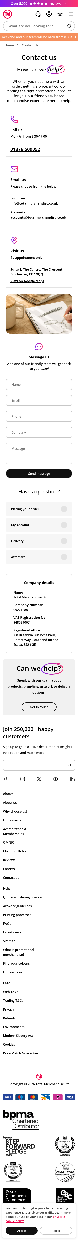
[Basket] (60, 14)
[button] (39, 26)
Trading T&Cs (13, 1000)
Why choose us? (15, 811)
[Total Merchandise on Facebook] (5, 779)
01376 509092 (25, 149)
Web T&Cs (10, 992)
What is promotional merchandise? (18, 952)
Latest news (12, 932)
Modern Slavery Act (18, 1035)
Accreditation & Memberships (15, 831)
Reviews (9, 860)
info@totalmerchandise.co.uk (34, 203)
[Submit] (69, 765)
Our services (12, 972)
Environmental (14, 1027)
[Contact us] (38, 14)
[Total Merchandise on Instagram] (22, 779)
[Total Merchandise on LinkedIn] (72, 779)
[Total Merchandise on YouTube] (55, 779)
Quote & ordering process (23, 897)
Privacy (8, 1009)
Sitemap (9, 941)
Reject (56, 1231)
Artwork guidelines (17, 906)
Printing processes (17, 915)
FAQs (7, 923)
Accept (21, 1231)
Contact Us (30, 45)
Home (9, 45)
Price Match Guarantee (20, 1053)
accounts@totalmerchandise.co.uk (38, 217)
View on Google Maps (27, 281)
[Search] (69, 26)
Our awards (12, 820)
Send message (39, 473)
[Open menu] (71, 14)
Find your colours (16, 963)
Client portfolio (14, 851)
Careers (9, 869)
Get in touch (39, 707)
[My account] (49, 14)
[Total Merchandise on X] (39, 779)
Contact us (11, 877)
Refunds (9, 1018)
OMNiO (9, 842)
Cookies (9, 1044)
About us (10, 802)
